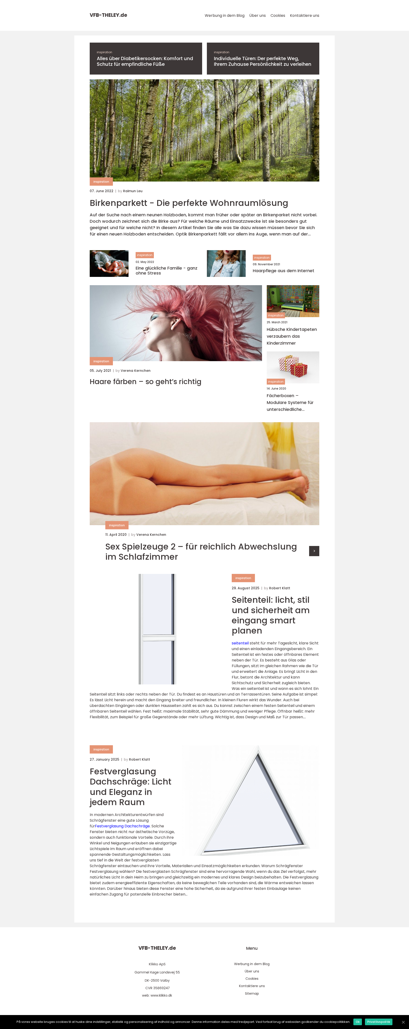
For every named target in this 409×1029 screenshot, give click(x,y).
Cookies (278, 15)
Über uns (257, 15)
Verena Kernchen (136, 370)
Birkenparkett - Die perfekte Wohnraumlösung (189, 203)
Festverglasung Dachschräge (122, 826)
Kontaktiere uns (304, 15)
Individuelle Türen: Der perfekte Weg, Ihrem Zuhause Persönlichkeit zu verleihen (262, 61)
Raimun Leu (132, 191)
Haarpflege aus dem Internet (283, 270)
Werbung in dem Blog (225, 15)
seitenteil (240, 643)
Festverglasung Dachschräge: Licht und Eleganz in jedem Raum (130, 786)
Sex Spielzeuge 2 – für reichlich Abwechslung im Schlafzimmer (201, 551)
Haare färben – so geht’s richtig (145, 381)
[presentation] (314, 551)
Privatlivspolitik (378, 1022)
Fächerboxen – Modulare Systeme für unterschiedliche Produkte (290, 403)
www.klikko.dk (161, 995)
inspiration (104, 52)
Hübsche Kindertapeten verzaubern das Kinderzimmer (292, 336)
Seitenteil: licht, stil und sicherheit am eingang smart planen (271, 615)
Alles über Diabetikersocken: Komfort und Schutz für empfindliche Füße (145, 61)
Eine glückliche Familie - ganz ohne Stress (166, 271)
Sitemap (252, 993)
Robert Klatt (279, 588)
